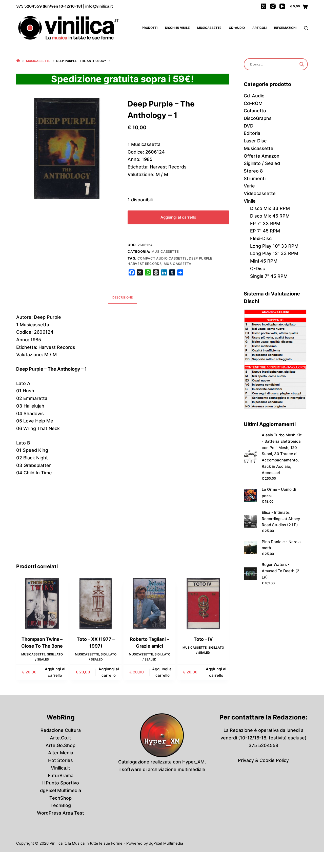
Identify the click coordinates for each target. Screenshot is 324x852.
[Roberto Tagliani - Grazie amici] (149, 603)
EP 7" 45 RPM (265, 230)
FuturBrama (60, 775)
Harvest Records (144, 264)
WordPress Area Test (60, 813)
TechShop (60, 798)
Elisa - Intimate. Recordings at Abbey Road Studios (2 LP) (281, 518)
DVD (248, 126)
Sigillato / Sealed (262, 163)
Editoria (252, 133)
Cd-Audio (237, 28)
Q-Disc (257, 268)
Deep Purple (200, 258)
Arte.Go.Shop (60, 745)
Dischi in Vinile (177, 28)
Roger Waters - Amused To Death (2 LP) (280, 571)
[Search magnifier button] (301, 64)
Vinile (250, 201)
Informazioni (285, 28)
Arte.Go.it (60, 737)
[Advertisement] (122, 524)
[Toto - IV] (203, 603)
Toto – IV (203, 639)
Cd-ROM (253, 103)
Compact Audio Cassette (162, 258)
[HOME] (18, 61)
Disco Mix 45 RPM (270, 216)
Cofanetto (255, 110)
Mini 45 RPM (263, 261)
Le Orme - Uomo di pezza (279, 492)
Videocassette (260, 193)
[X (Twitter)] (263, 6)
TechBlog (60, 805)
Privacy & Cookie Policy (263, 760)
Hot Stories (60, 760)
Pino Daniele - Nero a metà (281, 544)
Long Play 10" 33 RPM (274, 246)
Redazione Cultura (60, 730)
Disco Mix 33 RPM (270, 208)
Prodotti (149, 28)
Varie (249, 185)
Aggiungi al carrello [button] (55, 672)
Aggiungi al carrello (178, 217)
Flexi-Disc (261, 238)
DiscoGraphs (258, 118)
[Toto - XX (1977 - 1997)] (96, 603)
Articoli (259, 28)
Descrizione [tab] (122, 297)
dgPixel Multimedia (60, 790)
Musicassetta (177, 264)
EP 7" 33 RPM (265, 223)
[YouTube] (282, 6)
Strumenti (255, 178)
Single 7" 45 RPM (269, 276)
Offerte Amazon (261, 156)
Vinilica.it (60, 768)
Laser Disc (255, 140)
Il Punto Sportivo (60, 782)
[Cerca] (306, 28)
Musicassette (209, 28)
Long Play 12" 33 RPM (274, 253)
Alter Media (60, 752)
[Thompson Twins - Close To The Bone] (42, 603)
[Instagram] (273, 6)
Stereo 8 (253, 171)
